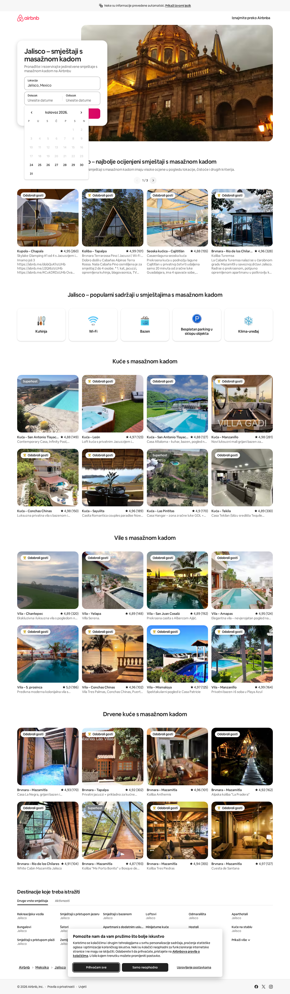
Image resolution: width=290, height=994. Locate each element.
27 (56, 165)
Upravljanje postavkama (194, 967)
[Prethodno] (137, 180)
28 (65, 165)
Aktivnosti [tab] (62, 901)
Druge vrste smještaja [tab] (32, 901)
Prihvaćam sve (96, 967)
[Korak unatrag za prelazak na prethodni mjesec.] (31, 112)
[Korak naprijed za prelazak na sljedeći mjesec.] (81, 112)
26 (48, 165)
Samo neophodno (145, 967)
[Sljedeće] (153, 180)
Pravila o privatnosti (60, 987)
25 (39, 165)
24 (31, 165)
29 (73, 165)
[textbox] (43, 100)
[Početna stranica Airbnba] (28, 18)
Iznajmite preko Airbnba (251, 18)
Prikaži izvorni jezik (178, 6)
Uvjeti (83, 987)
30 (82, 165)
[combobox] (62, 85)
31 (31, 174)
